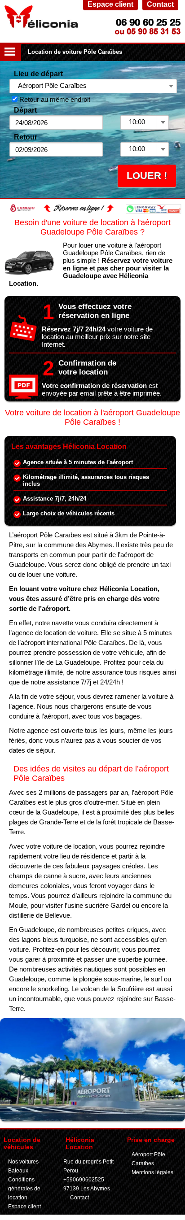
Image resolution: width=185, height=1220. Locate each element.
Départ (25, 110)
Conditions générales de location (24, 1188)
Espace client (24, 1206)
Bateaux (18, 1171)
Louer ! (147, 175)
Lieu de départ (38, 74)
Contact (79, 1197)
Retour (25, 137)
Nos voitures (23, 1162)
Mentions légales (152, 1172)
